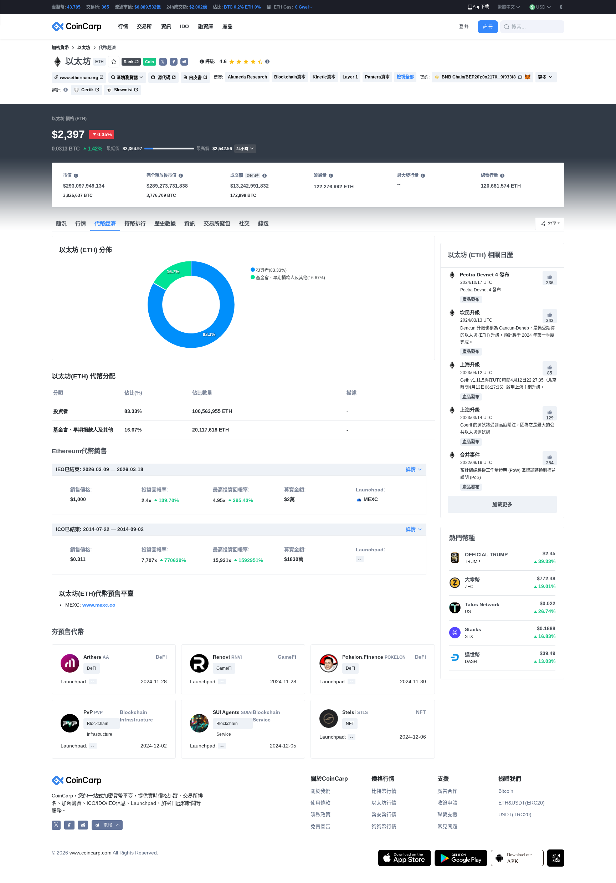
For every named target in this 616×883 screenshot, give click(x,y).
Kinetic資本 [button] (324, 77)
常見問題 (447, 826)
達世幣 (472, 654)
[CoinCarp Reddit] (83, 825)
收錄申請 (447, 803)
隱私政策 (320, 814)
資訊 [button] (166, 26)
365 (105, 7)
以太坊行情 (383, 803)
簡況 (61, 223)
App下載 (481, 6)
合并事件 (469, 455)
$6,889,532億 (147, 7)
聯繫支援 (447, 814)
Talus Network (482, 604)
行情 (80, 223)
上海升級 (469, 364)
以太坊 (83, 47)
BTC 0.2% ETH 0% (242, 7)
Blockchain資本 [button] (290, 77)
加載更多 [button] (502, 504)
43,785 (74, 7)
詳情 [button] (411, 469)
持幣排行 (135, 223)
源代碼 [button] (163, 77)
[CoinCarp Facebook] (69, 825)
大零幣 (472, 579)
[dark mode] (561, 7)
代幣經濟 (105, 223)
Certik (87, 89)
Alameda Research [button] (247, 77)
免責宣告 (320, 826)
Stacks (473, 629)
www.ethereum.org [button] (79, 77)
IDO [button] (184, 26)
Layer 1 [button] (350, 77)
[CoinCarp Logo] (78, 26)
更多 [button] (542, 77)
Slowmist (123, 89)
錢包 (263, 223)
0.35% (104, 134)
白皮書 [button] (195, 77)
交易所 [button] (144, 26)
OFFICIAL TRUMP (486, 554)
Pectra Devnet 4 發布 (483, 274)
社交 (244, 223)
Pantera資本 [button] (377, 77)
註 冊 (488, 26)
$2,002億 (198, 7)
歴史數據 (165, 223)
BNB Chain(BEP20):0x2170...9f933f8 (479, 77)
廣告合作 (447, 791)
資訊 (189, 223)
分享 (552, 223)
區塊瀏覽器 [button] (127, 77)
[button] (509, 7)
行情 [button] (123, 26)
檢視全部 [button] (405, 77)
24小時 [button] (242, 149)
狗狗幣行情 (383, 826)
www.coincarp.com (91, 853)
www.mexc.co (98, 605)
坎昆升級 (469, 312)
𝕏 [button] (163, 62)
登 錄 (464, 26)
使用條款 (320, 803)
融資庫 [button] (205, 26)
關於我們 (320, 791)
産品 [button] (227, 26)
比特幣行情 (383, 791)
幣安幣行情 (383, 814)
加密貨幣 (60, 47)
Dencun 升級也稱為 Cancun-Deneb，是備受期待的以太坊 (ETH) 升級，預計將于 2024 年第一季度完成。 (507, 335)
